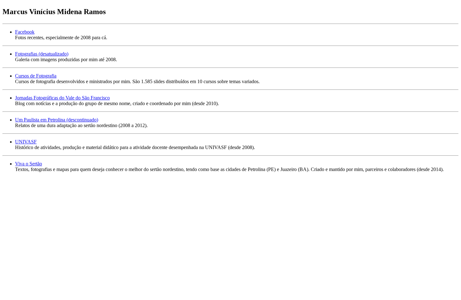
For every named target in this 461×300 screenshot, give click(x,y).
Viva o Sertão (28, 163)
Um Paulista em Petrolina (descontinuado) (56, 119)
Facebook (24, 32)
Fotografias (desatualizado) (41, 53)
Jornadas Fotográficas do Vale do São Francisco (62, 97)
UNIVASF (26, 141)
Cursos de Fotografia (35, 75)
